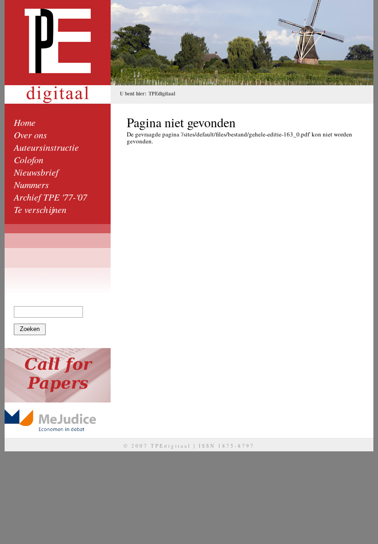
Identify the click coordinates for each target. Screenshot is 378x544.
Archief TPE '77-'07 (50, 197)
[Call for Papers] (58, 375)
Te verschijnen (40, 209)
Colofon (28, 160)
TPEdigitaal (161, 93)
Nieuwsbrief (36, 172)
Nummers (31, 184)
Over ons (30, 135)
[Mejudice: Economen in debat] (58, 420)
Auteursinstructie (46, 147)
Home (24, 122)
